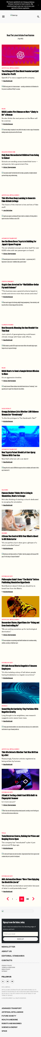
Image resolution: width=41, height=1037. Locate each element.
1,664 (27, 899)
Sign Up (20, 939)
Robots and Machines (12, 1023)
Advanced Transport (9, 238)
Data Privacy (6, 408)
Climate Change (7, 325)
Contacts (7, 960)
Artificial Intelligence (10, 68)
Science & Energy (10, 1027)
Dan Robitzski (7, 81)
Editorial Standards (13, 956)
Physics (4, 706)
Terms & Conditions (8, 967)
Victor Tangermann (9, 167)
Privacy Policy (28, 2)
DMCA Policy (6, 969)
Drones (4, 533)
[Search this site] (38, 17)
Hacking (5, 490)
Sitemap (4, 971)
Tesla (4, 833)
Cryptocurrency (8, 281)
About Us (7, 951)
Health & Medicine (8, 152)
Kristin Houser (8, 124)
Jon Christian (7, 210)
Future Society (7, 576)
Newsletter (8, 947)
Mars (3, 109)
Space (4, 1031)
